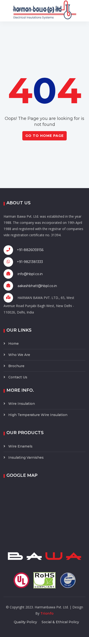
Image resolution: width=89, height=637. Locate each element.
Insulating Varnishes (26, 457)
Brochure (16, 366)
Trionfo (47, 613)
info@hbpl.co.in (30, 274)
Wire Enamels (20, 446)
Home (13, 343)
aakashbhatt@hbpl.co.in (37, 286)
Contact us (17, 377)
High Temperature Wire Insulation (37, 415)
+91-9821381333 (28, 261)
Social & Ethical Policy (60, 622)
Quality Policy (25, 622)
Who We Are (19, 355)
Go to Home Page (44, 136)
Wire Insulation (21, 403)
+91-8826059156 (28, 249)
